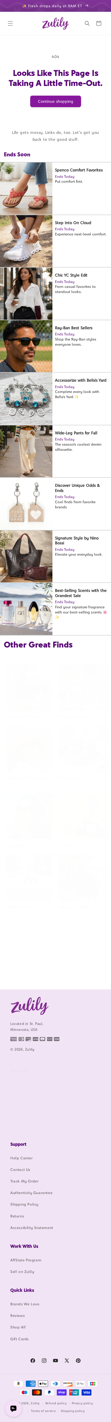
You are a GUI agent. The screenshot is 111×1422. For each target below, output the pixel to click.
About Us (19, 1070)
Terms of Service (25, 1107)
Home (65, 845)
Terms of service (43, 1411)
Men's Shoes (19, 906)
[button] (10, 23)
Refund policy (56, 1403)
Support (18, 1144)
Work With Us (24, 1246)
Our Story (19, 1084)
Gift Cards (19, 1339)
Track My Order (24, 1181)
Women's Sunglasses (29, 778)
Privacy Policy (22, 1119)
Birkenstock (72, 778)
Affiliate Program (25, 1260)
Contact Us (20, 1169)
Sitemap (17, 1131)
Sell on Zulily (22, 1271)
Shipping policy (73, 1411)
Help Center (21, 1158)
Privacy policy (82, 1403)
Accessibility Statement (31, 1227)
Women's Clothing (26, 716)
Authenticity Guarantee (31, 1192)
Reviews (17, 1315)
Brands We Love (24, 1304)
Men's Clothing (75, 906)
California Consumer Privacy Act (39, 1096)
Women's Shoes (76, 716)
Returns (17, 1216)
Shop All (18, 1327)
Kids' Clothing (21, 973)
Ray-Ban (15, 845)
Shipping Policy (24, 1204)
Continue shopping (55, 101)
